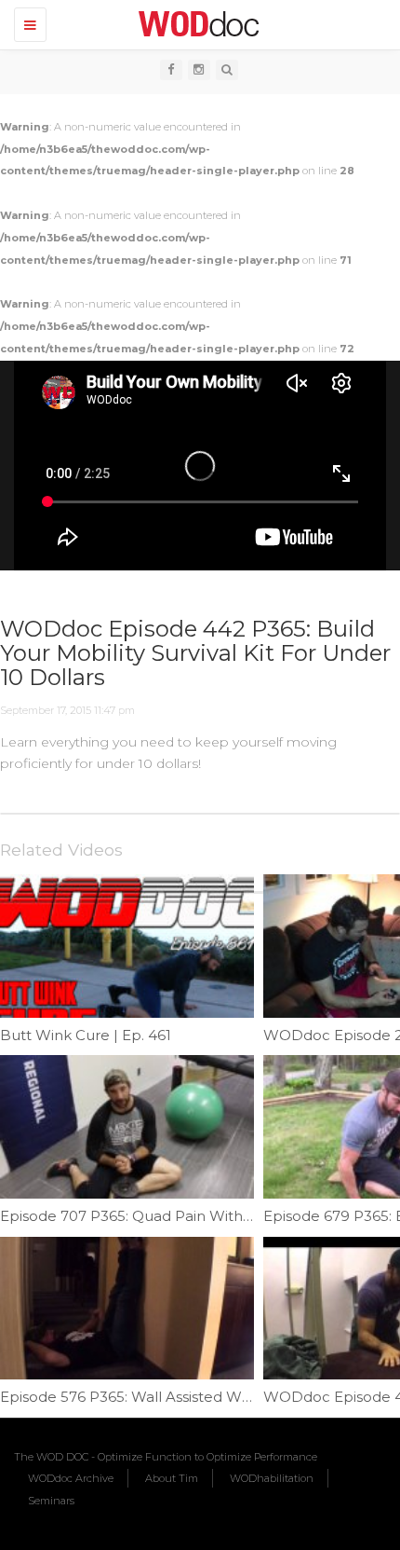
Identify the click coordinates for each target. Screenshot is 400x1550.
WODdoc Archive (70, 1478)
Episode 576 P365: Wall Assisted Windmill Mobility (173, 1397)
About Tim (171, 1478)
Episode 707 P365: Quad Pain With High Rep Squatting (192, 1216)
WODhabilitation (271, 1478)
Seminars (51, 1500)
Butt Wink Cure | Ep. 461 (85, 1035)
